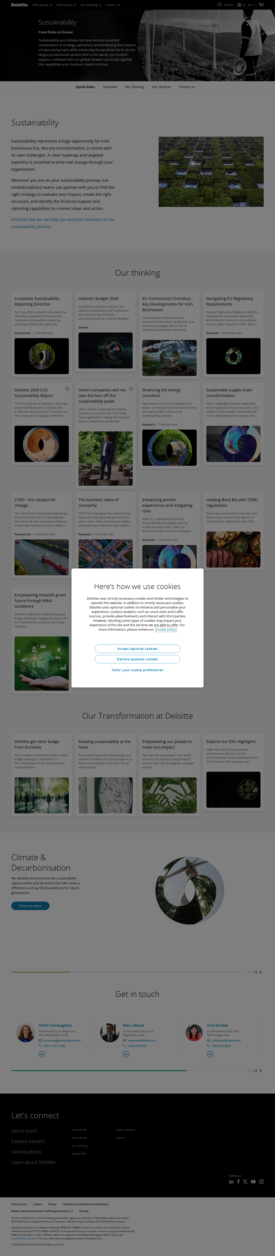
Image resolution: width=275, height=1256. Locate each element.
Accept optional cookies (137, 648)
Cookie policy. (166, 629)
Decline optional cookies (137, 659)
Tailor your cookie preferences (137, 670)
